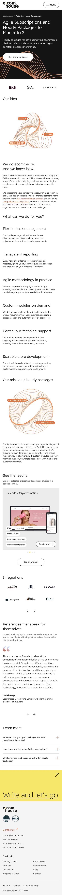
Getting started (10, 861)
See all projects (31, 562)
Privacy (6, 885)
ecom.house (8, 16)
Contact (37, 873)
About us (7, 865)
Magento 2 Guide (11, 873)
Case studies (39, 861)
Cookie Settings (31, 885)
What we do (8, 869)
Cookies (17, 885)
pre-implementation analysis (29, 198)
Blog (35, 869)
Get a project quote (18, 57)
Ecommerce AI (40, 865)
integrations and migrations (16, 201)
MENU (53, 4)
